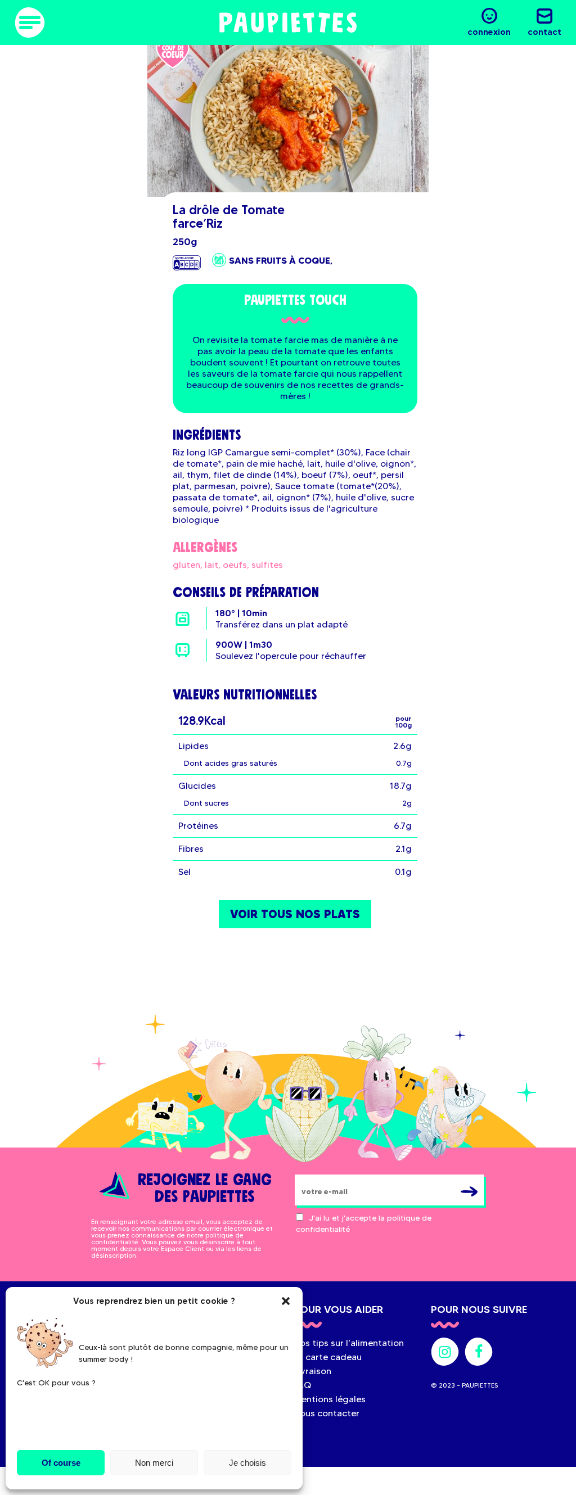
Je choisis (247, 1462)
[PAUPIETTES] (287, 22)
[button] (285, 1301)
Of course (61, 1462)
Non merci (154, 1462)
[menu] (30, 22)
